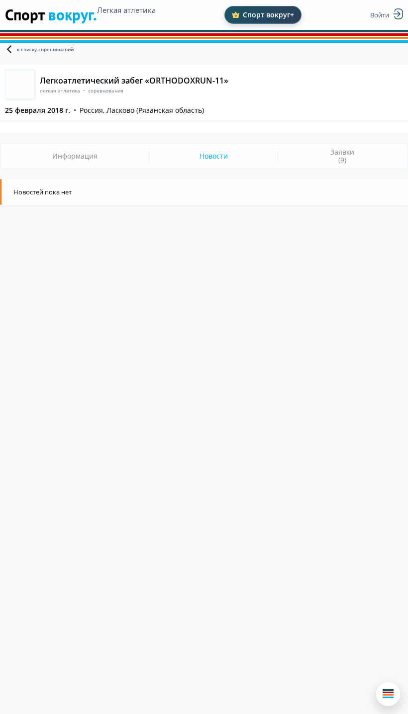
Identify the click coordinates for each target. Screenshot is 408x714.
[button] (388, 694)
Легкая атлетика (126, 10)
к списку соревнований (45, 49)
